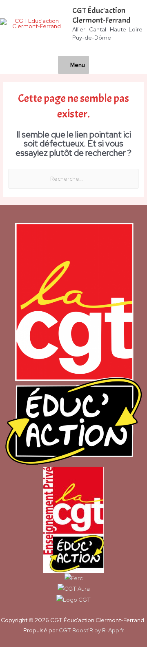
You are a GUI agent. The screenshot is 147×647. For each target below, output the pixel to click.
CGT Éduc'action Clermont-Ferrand (101, 15)
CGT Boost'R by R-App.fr (91, 630)
